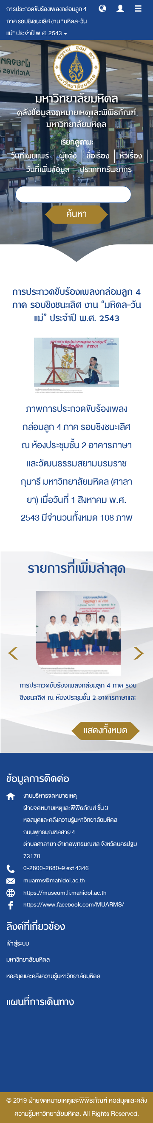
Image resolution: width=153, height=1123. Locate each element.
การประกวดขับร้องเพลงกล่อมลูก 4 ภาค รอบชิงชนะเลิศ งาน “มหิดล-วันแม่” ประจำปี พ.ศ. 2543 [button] (46, 21)
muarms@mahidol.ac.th (54, 880)
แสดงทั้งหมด (106, 730)
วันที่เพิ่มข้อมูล (48, 169)
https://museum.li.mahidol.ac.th (65, 892)
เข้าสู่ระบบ (17, 943)
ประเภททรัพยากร (106, 169)
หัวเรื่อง (130, 156)
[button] (102, 8)
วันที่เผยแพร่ (30, 156)
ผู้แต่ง (67, 156)
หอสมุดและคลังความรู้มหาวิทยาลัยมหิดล (53, 976)
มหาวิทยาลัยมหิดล (28, 959)
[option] (76, 652)
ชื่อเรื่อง (98, 156)
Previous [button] (13, 653)
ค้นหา (76, 214)
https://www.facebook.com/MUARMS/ (73, 904)
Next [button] (138, 653)
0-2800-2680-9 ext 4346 (56, 868)
